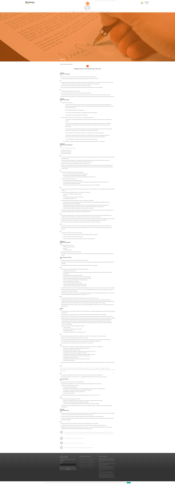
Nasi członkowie (99, 0)
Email (61, 462)
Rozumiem (128, 482)
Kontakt (108, 0)
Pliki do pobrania (104, 0)
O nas (95, 0)
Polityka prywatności (112, 0)
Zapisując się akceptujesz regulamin (68, 467)
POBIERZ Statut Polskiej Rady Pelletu (87, 69)
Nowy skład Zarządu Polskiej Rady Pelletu (105, 472)
